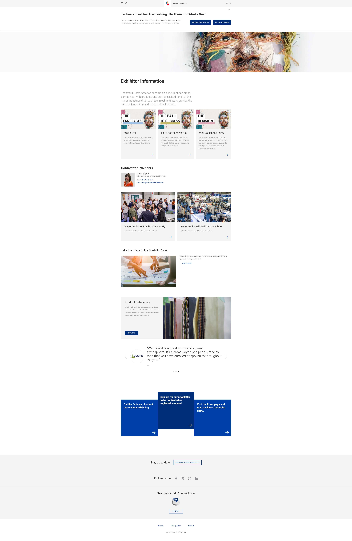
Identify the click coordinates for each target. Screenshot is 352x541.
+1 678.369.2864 (147, 180)
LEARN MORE (187, 263)
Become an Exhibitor (200, 22)
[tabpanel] (176, 356)
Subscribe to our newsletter (188, 462)
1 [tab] (173, 371)
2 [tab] (176, 371)
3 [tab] (178, 371)
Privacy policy (176, 526)
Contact (176, 511)
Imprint (160, 526)
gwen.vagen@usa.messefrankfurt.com (150, 182)
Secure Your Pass (222, 22)
